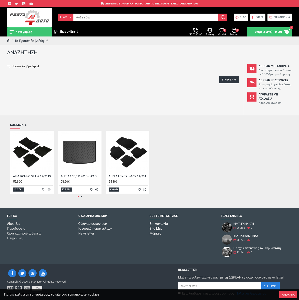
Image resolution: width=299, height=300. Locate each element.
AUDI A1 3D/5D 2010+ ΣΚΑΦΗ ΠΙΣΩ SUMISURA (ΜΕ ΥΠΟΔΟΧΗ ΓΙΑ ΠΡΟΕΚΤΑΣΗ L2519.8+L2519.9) (80, 176)
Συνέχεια (227, 79)
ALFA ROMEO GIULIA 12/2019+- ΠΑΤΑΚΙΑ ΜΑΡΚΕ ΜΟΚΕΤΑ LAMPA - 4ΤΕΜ (33, 176)
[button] (78, 196)
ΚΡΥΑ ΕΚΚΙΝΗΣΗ (244, 223)
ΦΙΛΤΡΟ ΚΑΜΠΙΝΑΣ (246, 236)
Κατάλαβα (288, 294)
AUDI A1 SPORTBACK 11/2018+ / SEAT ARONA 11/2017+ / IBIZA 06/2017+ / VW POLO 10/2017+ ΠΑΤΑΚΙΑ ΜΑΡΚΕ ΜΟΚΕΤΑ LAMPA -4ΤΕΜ (128, 176)
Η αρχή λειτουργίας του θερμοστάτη (257, 248)
